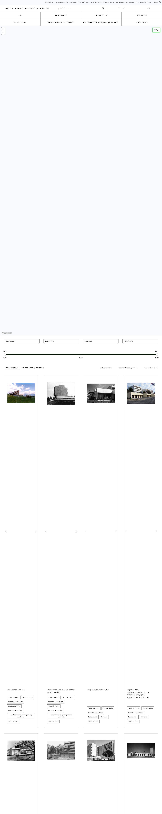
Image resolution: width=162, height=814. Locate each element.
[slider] (5, 355)
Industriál (142, 22)
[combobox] (78, 8)
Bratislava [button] (92, 717)
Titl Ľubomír (11, 367)
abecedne (149, 368)
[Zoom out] (3, 33)
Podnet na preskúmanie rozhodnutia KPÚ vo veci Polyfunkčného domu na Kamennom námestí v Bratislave (86, 2)
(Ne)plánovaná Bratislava (61, 22)
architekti (61, 15)
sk (119, 8)
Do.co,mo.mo (20, 22)
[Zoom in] (3, 29)
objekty (99, 15)
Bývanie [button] (104, 717)
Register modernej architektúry (27, 8)
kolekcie (142, 15)
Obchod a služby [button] (15, 710)
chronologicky (126, 368)
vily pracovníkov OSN (98, 690)
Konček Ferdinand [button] (15, 702)
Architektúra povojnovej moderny (101, 22)
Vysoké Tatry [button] (53, 706)
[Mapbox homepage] (6, 332)
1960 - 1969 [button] (93, 721)
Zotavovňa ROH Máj (16, 690)
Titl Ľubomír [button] (13, 697)
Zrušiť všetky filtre (33, 367)
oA (20, 15)
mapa (156, 30)
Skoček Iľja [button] (28, 697)
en (148, 8)
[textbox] (22, 341)
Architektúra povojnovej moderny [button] (21, 716)
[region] (81, 180)
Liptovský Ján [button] (14, 706)
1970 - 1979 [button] (13, 721)
